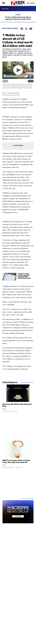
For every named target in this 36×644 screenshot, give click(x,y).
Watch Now (30, 3)
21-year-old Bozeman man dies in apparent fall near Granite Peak (18, 18)
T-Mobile (5, 286)
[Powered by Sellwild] (31, 498)
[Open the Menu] (3, 2)
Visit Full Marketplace (27, 382)
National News (10, 28)
